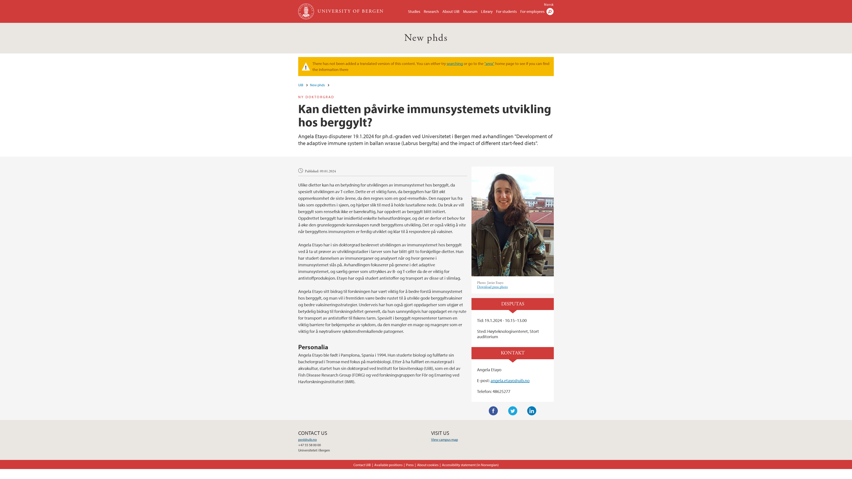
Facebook (493, 411)
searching (455, 63)
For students (506, 11)
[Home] (306, 11)
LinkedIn (531, 411)
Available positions (388, 465)
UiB (300, 85)
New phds (426, 38)
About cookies (427, 465)
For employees (532, 11)
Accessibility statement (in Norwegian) (470, 465)
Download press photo (492, 287)
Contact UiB (362, 465)
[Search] (550, 11)
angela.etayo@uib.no (510, 380)
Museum (470, 11)
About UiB (451, 11)
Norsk (549, 4)
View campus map (444, 439)
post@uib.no (307, 439)
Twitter (512, 411)
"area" (489, 63)
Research (431, 11)
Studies (414, 11)
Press (410, 465)
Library (487, 11)
